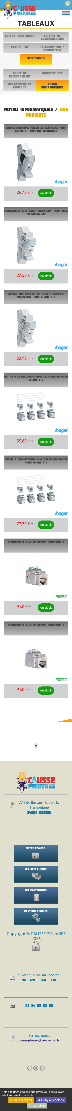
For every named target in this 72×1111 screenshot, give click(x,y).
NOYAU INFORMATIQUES (52, 85)
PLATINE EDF (20, 47)
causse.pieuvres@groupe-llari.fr (39, 1040)
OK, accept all (22, 1100)
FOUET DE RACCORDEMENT (20, 74)
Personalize (37, 1105)
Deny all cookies (52, 1100)
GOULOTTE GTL (52, 73)
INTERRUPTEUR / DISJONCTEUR (52, 48)
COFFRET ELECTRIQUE (19, 36)
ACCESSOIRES (36, 58)
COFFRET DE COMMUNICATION (52, 37)
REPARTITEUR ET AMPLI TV (19, 85)
